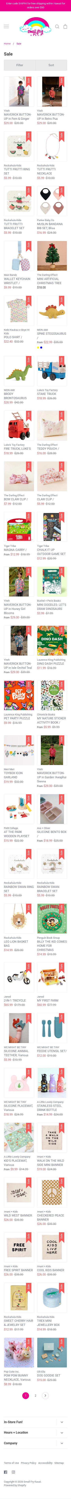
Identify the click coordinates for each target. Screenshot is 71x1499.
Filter (19, 65)
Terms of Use (11, 1462)
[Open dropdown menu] (62, 1422)
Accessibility (45, 1462)
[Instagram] (13, 1472)
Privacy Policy (28, 1462)
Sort (51, 65)
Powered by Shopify (15, 1485)
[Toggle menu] (6, 26)
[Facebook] (5, 1472)
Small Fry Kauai (32, 1481)
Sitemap (59, 1462)
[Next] (45, 1396)
